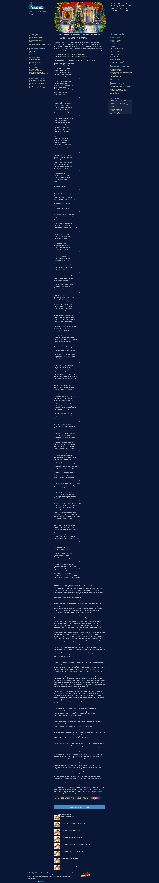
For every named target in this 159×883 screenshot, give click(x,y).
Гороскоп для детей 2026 (35, 70)
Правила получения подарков (37, 80)
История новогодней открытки (118, 90)
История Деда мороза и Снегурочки (119, 92)
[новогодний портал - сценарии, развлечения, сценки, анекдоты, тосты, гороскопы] (35, 5)
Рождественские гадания (35, 40)
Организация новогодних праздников (119, 75)
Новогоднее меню (34, 49)
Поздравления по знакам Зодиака (71, 837)
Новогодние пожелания (116, 110)
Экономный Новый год (116, 70)
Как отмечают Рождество (36, 37)
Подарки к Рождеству (35, 35)
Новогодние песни (115, 37)
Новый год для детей (115, 69)
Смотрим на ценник (34, 84)
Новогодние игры (114, 41)
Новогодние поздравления (117, 112)
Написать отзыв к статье (79, 807)
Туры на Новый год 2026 (116, 78)
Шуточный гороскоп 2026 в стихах (38, 73)
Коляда (31, 41)
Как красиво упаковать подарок (37, 83)
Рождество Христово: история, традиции (40, 44)
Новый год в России (115, 73)
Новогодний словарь (115, 38)
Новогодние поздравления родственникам (74, 823)
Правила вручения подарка (36, 81)
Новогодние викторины (116, 43)
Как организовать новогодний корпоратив (121, 72)
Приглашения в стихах (116, 109)
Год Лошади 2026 (34, 69)
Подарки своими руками (35, 61)
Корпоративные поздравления (70, 859)
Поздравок (124, 10)
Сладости (31, 54)
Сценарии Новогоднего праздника (119, 76)
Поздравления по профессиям (70, 830)
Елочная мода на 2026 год (117, 61)
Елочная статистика (115, 59)
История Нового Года (115, 95)
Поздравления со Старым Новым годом (120, 100)
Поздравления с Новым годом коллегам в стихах (72, 54)
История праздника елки (116, 62)
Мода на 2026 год (114, 93)
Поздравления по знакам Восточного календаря (75, 844)
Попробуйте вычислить (116, 49)
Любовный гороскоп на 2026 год (37, 75)
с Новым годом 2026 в (119, 4)
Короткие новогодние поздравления (72, 866)
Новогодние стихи (115, 113)
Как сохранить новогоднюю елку (118, 58)
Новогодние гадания (115, 51)
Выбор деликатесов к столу (36, 52)
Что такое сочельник (34, 43)
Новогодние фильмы (115, 35)
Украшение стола (33, 51)
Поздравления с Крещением (117, 101)
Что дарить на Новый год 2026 (37, 87)
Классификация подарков (35, 86)
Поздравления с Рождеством (117, 103)
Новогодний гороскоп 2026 (36, 72)
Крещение (32, 38)
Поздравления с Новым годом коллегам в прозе (72, 56)
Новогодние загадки (115, 40)
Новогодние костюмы (35, 59)
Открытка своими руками (36, 62)
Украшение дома (33, 64)
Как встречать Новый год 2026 (118, 89)
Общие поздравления (67, 816)
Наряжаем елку (114, 56)
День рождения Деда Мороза (117, 84)
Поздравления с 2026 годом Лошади (72, 851)
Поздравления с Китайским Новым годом (120, 107)
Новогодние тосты (115, 79)
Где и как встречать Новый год (118, 67)
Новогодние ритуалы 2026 (117, 48)
